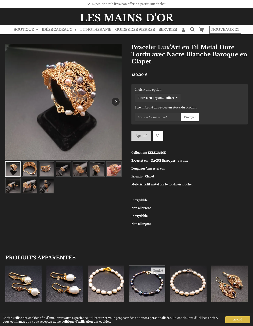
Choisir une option (148, 89)
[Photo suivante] (116, 102)
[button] (13, 169)
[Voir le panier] (201, 29)
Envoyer (190, 117)
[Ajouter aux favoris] (158, 136)
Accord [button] (237, 319)
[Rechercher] (192, 29)
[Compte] (183, 29)
